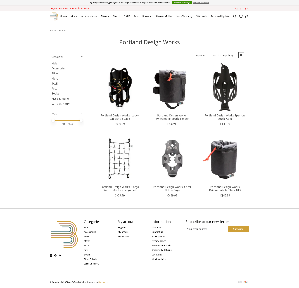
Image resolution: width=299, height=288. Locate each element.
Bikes (55, 73)
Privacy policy (159, 240)
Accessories (59, 68)
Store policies (159, 236)
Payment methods (161, 245)
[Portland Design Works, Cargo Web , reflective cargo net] (120, 158)
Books (55, 93)
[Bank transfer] (240, 282)
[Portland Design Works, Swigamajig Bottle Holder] (172, 87)
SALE (127, 16)
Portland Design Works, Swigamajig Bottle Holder (172, 116)
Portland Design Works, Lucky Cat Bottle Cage (120, 116)
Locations (157, 254)
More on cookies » (201, 3)
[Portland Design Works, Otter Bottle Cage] (172, 158)
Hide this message (182, 3)
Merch (116, 16)
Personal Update (220, 16)
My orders (123, 231)
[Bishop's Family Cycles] (54, 16)
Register (122, 227)
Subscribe (238, 228)
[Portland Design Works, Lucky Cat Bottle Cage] (120, 87)
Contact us (157, 231)
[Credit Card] (245, 282)
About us (156, 227)
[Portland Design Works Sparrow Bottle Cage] (225, 87)
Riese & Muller (163, 16)
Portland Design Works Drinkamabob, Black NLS (225, 188)
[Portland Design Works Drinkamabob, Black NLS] (225, 158)
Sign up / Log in (241, 8)
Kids (54, 63)
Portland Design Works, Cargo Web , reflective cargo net (120, 188)
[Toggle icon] (235, 16)
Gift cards (201, 16)
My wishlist (123, 236)
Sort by (217, 55)
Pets (136, 16)
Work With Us (159, 259)
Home (63, 16)
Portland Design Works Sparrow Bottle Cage (225, 116)
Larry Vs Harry (184, 16)
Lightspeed (103, 282)
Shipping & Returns (162, 249)
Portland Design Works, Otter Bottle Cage (172, 188)
